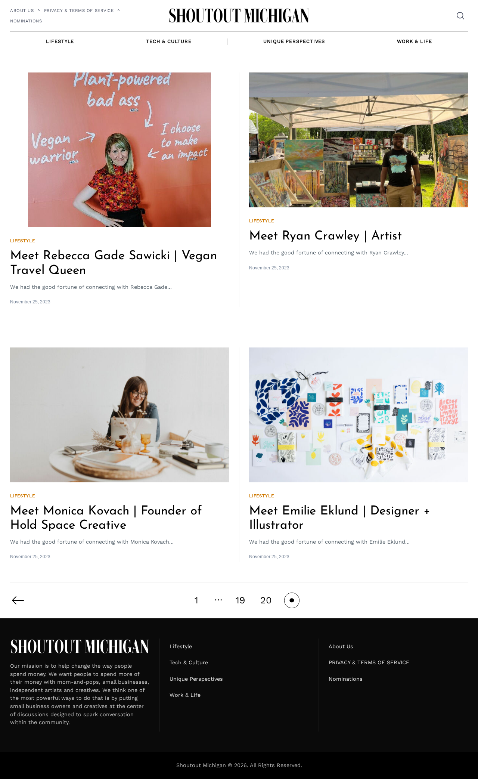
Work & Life (414, 41)
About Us (22, 10)
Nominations (26, 21)
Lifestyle (60, 41)
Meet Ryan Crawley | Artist (325, 236)
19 (240, 600)
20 (266, 600)
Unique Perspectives (294, 41)
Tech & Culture (169, 41)
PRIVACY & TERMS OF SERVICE (79, 10)
